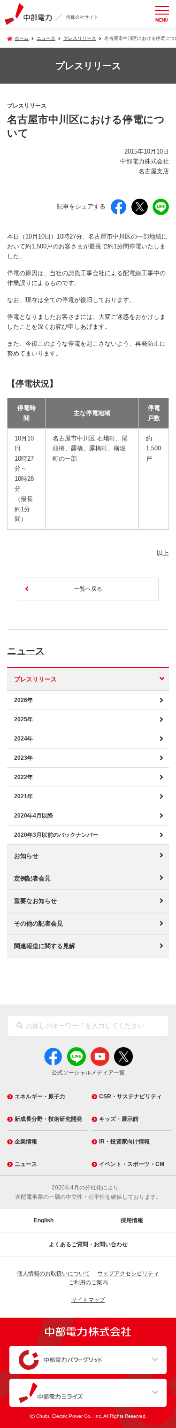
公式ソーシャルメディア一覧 (88, 1072)
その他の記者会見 (38, 923)
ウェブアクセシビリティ (128, 1273)
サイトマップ (88, 1300)
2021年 (23, 796)
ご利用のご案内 (88, 1282)
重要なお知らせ (35, 900)
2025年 (23, 719)
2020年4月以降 (33, 815)
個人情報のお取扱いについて (53, 1273)
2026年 (23, 700)
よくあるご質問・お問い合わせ (88, 1244)
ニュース (26, 651)
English (44, 1220)
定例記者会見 (32, 878)
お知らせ (26, 855)
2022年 (23, 777)
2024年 (23, 738)
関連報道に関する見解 (44, 945)
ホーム (22, 38)
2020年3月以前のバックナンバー (56, 835)
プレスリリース (79, 38)
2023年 (23, 758)
